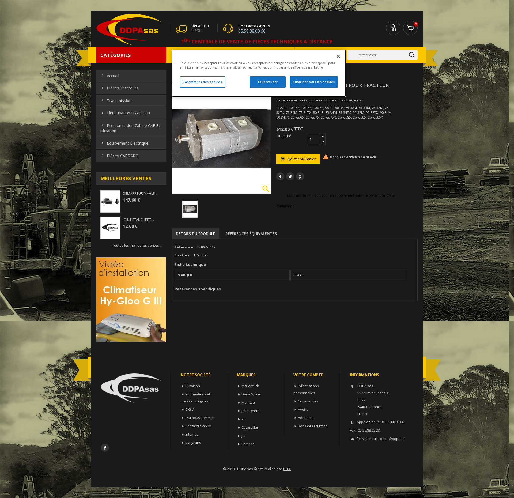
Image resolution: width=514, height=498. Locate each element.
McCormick (250, 385)
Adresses (305, 417)
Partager (280, 176)
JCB (244, 435)
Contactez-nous (198, 426)
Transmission (115, 100)
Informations (364, 374)
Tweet (290, 176)
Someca (248, 444)
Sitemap (192, 434)
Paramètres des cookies (202, 82)
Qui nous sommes (200, 417)
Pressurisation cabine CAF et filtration (130, 128)
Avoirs (303, 409)
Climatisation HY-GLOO (125, 112)
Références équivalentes (251, 233)
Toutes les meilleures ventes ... (137, 245)
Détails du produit (195, 233)
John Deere (250, 410)
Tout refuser (267, 82)
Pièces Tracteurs (119, 87)
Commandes (308, 401)
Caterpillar (249, 427)
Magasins (193, 442)
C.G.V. (190, 409)
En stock (182, 255)
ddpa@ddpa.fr (392, 438)
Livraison (192, 385)
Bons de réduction (313, 426)
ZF (243, 419)
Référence (184, 247)
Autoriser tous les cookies (314, 82)
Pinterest (300, 176)
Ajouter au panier (298, 158)
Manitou (248, 402)
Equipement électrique (124, 143)
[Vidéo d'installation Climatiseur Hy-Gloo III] (131, 299)
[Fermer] (338, 56)
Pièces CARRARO (119, 155)
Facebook (105, 448)
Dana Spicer (251, 394)
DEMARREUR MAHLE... (140, 193)
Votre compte (308, 374)
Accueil (109, 75)
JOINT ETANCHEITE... (138, 219)
